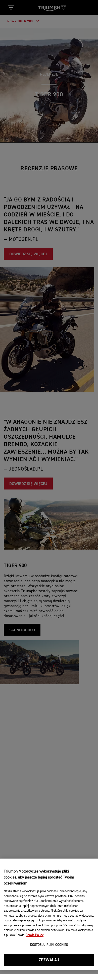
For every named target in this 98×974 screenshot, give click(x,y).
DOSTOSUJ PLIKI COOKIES (49, 945)
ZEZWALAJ (49, 960)
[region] (49, 914)
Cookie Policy (34, 935)
